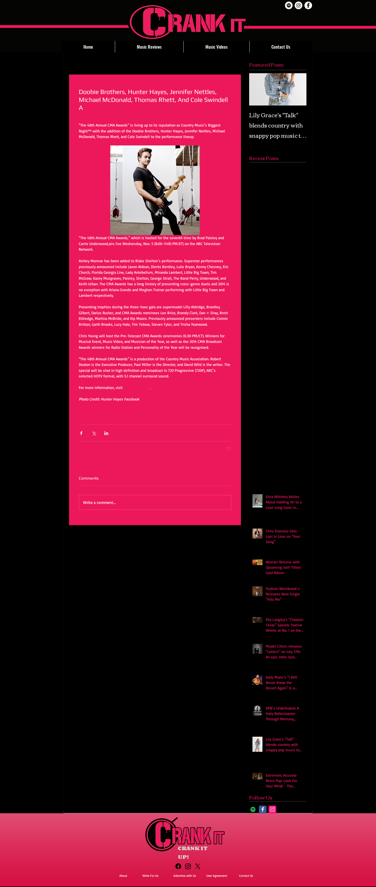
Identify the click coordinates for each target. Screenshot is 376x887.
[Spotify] (289, 5)
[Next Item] (298, 89)
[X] (198, 866)
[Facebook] (178, 866)
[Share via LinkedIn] (106, 433)
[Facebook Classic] (263, 809)
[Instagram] (272, 809)
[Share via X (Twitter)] (93, 433)
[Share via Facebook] (81, 433)
